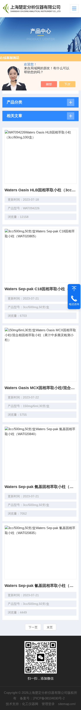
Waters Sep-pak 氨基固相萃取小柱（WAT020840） (40, 487)
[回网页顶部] (74, 288)
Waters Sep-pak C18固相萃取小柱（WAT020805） (40, 289)
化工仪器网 (30, 704)
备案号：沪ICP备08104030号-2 (42, 698)
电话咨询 (74, 304)
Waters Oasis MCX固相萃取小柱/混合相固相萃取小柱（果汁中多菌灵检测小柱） (40, 388)
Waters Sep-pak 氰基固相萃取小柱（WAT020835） (40, 585)
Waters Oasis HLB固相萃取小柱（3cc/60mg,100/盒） (40, 190)
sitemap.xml (66, 704)
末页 (50, 627)
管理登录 (48, 704)
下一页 (33, 627)
